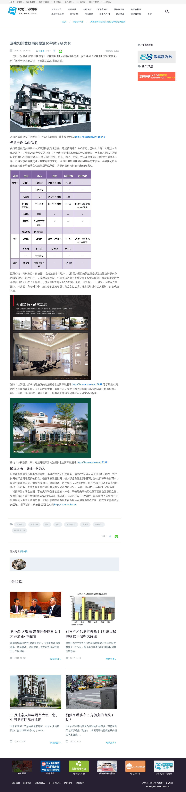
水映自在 (34, 524)
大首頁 (11, 2)
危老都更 (89, 14)
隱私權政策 (40, 783)
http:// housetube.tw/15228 (92, 462)
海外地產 (120, 14)
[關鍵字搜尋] (167, 11)
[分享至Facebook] (54, 51)
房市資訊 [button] (57, 2)
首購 (150, 14)
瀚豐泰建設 (71, 524)
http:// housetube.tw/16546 (89, 137)
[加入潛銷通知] (157, 76)
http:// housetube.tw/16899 (87, 384)
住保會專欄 (136, 14)
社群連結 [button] (107, 2)
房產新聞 (72, 9)
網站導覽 (68, 783)
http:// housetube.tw (65, 504)
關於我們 (16, 783)
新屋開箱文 (56, 9)
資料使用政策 (55, 783)
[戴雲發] (157, 57)
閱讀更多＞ (55, 659)
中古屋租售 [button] (80, 2)
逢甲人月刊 (105, 14)
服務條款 (27, 783)
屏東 (47, 524)
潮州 (57, 524)
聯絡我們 (80, 783)
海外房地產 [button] (30, 2)
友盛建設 (98, 524)
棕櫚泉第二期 (19, 530)
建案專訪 (87, 9)
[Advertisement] (157, 125)
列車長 (41, 51)
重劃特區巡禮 (57, 14)
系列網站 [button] (68, 2)
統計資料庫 (136, 9)
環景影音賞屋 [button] (44, 2)
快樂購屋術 (119, 9)
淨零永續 (74, 14)
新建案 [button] (19, 2)
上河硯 (85, 524)
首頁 (63, 22)
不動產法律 (103, 9)
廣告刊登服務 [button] (94, 2)
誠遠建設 (20, 524)
